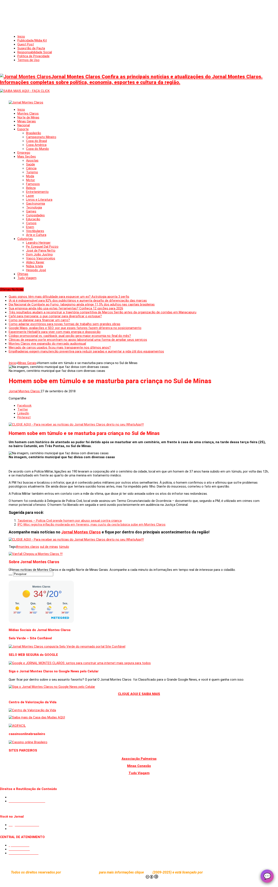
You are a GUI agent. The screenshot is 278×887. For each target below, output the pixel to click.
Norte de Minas (28, 117)
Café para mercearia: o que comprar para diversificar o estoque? (55, 316)
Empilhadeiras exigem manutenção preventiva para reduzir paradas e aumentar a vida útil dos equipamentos (86, 351)
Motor (30, 180)
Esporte (23, 129)
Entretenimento (37, 192)
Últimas (22, 274)
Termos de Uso (28, 60)
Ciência (31, 168)
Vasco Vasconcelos (40, 258)
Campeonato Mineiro (41, 137)
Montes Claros (28, 113)
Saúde (30, 164)
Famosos (33, 184)
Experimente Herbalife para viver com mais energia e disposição (55, 332)
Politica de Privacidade (33, 56)
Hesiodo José (36, 270)
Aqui (148, 872)
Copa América (36, 145)
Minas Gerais (26, 121)
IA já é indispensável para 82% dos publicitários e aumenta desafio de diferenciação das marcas (78, 300)
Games (31, 211)
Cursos (31, 223)
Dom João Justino (39, 254)
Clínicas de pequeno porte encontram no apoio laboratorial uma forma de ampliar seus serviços (78, 340)
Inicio (21, 36)
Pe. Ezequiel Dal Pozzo (42, 247)
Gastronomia (35, 203)
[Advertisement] (139, 13)
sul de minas (49, 547)
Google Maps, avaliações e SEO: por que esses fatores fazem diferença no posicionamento (75, 328)
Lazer (30, 196)
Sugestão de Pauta (31, 48)
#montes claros (27, 547)
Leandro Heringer (38, 243)
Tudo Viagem (26, 278)
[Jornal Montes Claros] (26, 102)
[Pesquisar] (10, 575)
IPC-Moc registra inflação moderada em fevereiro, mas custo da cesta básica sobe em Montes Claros (91, 524)
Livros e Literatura (39, 200)
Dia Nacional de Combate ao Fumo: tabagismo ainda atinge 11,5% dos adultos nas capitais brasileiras (82, 304)
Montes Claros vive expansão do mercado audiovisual (47, 344)
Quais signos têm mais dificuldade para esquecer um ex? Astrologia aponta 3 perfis (69, 297)
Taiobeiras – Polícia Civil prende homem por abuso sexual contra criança (69, 521)
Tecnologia (34, 207)
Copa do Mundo (37, 149)
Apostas (32, 160)
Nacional (23, 125)
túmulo (64, 547)
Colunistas (25, 239)
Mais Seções (26, 157)
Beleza (31, 188)
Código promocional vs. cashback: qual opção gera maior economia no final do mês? (70, 336)
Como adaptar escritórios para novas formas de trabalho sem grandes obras (64, 324)
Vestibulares (35, 231)
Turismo (32, 172)
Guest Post (25, 44)
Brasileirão (33, 133)
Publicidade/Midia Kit (32, 40)
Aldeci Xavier (35, 262)
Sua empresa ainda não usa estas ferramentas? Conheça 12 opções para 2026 (66, 308)
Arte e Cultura (36, 235)
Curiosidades (35, 215)
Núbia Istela (34, 266)
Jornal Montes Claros (25, 391)
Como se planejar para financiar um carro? (39, 320)
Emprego (23, 153)
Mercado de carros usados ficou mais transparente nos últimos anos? (60, 347)
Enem (30, 227)
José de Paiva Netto (40, 250)
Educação (33, 219)
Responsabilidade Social (34, 52)
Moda (30, 176)
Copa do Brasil (36, 141)
